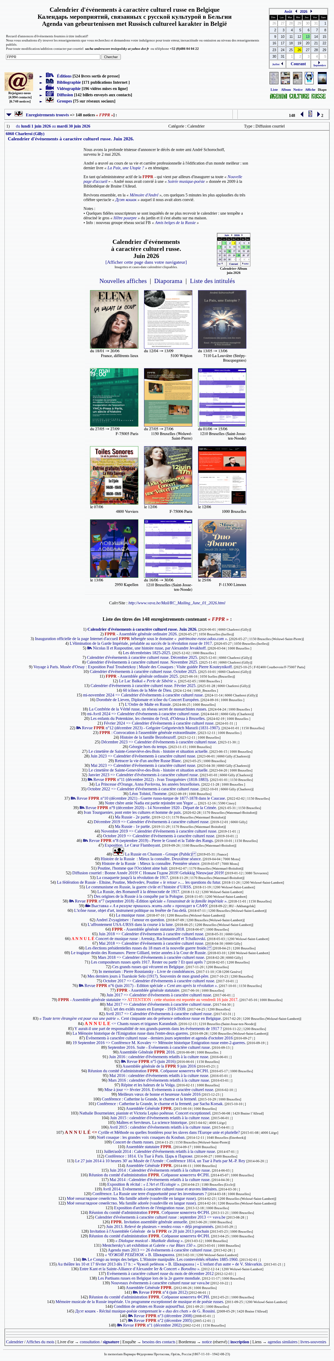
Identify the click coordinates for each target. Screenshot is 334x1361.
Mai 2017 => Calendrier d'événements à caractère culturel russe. (159, 1004)
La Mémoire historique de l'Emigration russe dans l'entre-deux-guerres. (131, 1033)
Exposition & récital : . (144, 1184)
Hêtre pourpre (125, 218)
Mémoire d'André (144, 195)
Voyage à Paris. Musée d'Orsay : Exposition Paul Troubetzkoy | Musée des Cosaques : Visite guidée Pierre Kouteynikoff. (133, 667)
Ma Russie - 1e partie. (133, 826)
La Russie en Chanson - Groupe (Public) (161, 854)
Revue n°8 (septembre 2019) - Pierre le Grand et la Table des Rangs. (152, 840)
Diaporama (168, 281)
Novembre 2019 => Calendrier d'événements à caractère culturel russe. (159, 831)
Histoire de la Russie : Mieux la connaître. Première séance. (151, 863)
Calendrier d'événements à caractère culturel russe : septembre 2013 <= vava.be (160, 1217)
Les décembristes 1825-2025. (147, 653)
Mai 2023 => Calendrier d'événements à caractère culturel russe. (144, 765)
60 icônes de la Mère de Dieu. (148, 690)
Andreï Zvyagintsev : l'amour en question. (131, 920)
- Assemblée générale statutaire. (149, 990)
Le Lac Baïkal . (148, 681)
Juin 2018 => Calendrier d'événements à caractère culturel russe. (152, 934)
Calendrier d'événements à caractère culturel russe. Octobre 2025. (144, 671)
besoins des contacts (158, 1342)
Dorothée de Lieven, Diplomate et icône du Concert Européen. (148, 699)
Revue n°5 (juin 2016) (152, 1061)
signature (111, 1342)
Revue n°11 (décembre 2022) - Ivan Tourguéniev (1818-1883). (151, 779)
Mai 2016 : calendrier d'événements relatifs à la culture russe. (159, 1075)
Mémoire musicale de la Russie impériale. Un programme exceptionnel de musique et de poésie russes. (140, 1301)
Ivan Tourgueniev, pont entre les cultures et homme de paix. (133, 812)
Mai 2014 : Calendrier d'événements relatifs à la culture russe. (161, 1179)
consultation (90, 1342)
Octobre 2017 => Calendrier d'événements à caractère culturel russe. (159, 981)
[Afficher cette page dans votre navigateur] (146, 262)
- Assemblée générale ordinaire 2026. (142, 634)
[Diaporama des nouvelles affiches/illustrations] (309, 83)
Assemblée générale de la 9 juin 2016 (159, 1066)
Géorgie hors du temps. (149, 746)
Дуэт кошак (125, 199)
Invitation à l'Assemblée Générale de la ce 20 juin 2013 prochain (150, 1231)
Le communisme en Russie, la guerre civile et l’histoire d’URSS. (139, 887)
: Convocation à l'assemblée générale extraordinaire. (148, 732)
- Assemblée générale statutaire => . (149, 999)
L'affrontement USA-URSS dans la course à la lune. (131, 924)
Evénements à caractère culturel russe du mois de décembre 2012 (161, 1273)
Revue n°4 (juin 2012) (164, 1292)
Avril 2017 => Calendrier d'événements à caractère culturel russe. (159, 1013)
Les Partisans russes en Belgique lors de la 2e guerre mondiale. (150, 1278)
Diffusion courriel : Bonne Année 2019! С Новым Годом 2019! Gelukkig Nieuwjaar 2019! (148, 873)
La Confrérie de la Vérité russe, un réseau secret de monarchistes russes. (148, 709)
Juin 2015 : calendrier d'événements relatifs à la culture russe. (160, 1118)
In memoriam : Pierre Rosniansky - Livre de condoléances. (147, 971)
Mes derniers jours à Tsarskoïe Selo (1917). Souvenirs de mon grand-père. (148, 976)
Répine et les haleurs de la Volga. (149, 1085)
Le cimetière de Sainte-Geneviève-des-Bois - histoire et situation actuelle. (149, 751)
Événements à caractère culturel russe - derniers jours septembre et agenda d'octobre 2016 (160, 1038)
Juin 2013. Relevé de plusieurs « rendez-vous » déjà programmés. (160, 1226)
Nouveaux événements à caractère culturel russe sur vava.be (161, 1283)
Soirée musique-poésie (186, 181)
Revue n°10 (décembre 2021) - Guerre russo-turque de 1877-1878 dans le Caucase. (152, 798)
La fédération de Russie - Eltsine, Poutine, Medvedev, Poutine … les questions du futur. (139, 882)
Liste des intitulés (212, 281)
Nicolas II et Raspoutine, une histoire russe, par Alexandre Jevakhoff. (150, 648)
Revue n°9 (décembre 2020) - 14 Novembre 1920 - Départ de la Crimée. (152, 807)
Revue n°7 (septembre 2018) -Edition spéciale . (152, 901)
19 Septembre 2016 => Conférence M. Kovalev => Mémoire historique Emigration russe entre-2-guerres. (160, 1042)
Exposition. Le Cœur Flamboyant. (133, 845)
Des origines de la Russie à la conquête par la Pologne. (139, 896)
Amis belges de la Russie (175, 222)
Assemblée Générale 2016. (148, 1052)
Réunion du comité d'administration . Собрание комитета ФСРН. (149, 1071)
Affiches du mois (40, 1342)
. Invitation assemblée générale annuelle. (150, 1222)
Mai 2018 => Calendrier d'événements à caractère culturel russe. (152, 943)
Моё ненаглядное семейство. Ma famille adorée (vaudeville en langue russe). (132, 1198)
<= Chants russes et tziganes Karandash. (132, 1023)
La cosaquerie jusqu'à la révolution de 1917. (133, 877)
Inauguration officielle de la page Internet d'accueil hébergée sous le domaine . (132, 638)
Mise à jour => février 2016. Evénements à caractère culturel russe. (159, 1089)
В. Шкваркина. (140, 1254)
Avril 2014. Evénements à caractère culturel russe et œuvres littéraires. (161, 1189)
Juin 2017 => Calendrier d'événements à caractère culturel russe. (159, 995)
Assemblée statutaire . (150, 1147)
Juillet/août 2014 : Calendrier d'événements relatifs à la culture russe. (160, 1151)
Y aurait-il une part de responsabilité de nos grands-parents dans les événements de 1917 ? (148, 1028)
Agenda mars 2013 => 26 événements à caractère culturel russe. (161, 1250)
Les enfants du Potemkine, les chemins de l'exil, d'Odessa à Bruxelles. (149, 718)
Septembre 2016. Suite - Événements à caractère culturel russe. (160, 1047)
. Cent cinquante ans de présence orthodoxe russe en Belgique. (131, 1018)
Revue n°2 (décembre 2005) (163, 1320)
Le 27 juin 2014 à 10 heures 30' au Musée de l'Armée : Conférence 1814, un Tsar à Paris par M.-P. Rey (160, 1161)
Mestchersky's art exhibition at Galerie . (150, 1245)
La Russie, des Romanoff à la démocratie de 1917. (139, 891)
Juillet (276, 64)
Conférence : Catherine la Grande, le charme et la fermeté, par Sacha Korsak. (161, 1103)
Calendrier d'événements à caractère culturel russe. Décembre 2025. (143, 657)
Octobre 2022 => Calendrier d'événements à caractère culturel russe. (144, 789)
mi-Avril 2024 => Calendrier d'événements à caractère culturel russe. (144, 714)
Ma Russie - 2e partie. (133, 817)
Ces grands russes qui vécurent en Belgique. (149, 967)
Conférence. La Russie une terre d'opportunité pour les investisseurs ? (150, 1193)
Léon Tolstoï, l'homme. (149, 793)
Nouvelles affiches (123, 281)
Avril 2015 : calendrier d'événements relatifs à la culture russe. (160, 1127)
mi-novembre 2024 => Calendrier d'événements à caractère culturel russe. (144, 695)
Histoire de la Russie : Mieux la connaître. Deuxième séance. (152, 859)
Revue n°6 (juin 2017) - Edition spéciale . (152, 985)
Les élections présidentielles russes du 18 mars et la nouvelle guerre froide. (149, 948)
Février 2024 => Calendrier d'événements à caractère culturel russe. (160, 723)
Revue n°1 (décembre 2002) (153, 1325)
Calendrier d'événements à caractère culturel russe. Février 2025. (144, 685)
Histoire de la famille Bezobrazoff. (149, 737)
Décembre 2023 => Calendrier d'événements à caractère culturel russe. (159, 742)
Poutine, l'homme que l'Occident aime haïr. (133, 868)
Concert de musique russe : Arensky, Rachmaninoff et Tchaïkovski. (139, 938)
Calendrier (14, 1342)
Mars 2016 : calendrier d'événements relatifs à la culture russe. (159, 1080)
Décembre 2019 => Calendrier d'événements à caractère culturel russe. (152, 822)
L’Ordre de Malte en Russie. (149, 704)
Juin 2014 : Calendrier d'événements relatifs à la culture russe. (161, 1170)
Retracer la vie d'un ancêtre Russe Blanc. (149, 760)
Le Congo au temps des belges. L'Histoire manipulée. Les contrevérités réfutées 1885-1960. (164, 1259)
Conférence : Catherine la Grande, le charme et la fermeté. (150, 1099)
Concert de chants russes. (134, 1142)
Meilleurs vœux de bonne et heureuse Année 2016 (160, 1094)
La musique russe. (131, 915)
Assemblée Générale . (150, 1108)
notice (207, 1342)
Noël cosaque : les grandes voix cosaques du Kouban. (142, 1137)
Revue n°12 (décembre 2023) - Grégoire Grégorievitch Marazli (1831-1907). (152, 728)
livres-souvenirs (313, 1342)
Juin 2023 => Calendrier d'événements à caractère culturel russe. (144, 756)
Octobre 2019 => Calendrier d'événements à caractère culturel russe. (159, 836)
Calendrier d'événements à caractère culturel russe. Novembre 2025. (143, 662)
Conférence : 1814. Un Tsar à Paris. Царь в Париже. (149, 1156)
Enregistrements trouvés (46, 115)
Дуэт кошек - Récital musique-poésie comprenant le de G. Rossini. (146, 1311)
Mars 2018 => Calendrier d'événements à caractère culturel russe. (152, 957)
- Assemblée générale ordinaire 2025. (143, 676)
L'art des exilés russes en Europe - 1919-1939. (148, 1009)
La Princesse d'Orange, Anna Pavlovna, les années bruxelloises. (148, 784)
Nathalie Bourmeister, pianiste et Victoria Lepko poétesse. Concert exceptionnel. (145, 1113)
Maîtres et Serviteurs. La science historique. (152, 1122)
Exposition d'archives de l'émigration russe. (150, 1208)
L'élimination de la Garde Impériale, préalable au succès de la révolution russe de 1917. (142, 643)
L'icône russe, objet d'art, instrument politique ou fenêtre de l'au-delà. (131, 910)
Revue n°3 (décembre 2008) (163, 1316)
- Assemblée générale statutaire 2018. (149, 929)
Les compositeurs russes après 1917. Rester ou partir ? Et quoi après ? (149, 962)
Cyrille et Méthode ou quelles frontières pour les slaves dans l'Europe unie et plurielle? (153, 1132)
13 (307, 37)
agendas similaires (282, 1342)
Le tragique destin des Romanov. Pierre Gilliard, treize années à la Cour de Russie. (139, 952)
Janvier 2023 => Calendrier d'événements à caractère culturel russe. (144, 775)
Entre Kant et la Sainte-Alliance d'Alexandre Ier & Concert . (140, 1269)
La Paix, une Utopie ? (126, 168)
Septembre (319, 65)
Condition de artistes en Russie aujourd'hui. (150, 1306)
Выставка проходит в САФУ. (150, 906)
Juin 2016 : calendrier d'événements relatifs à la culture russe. (159, 1057)
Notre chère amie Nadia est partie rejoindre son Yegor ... (151, 803)
